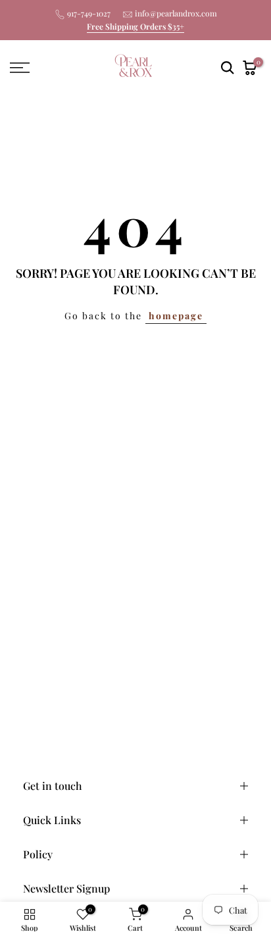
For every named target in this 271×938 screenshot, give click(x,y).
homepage (176, 315)
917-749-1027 (89, 13)
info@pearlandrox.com (176, 13)
